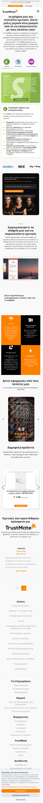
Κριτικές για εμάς (21, 748)
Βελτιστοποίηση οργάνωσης (20, 649)
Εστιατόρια (21, 731)
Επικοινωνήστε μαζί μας (21, 745)
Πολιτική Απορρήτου (21, 711)
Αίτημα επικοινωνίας (14, 191)
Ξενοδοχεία (20, 728)
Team (20, 755)
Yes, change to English (15, 6)
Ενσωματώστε (20, 99)
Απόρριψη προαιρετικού (20, 795)
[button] (21, 548)
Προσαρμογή (20, 799)
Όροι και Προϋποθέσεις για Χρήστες (20, 708)
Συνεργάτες (20, 752)
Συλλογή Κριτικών (21, 606)
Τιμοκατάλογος (21, 685)
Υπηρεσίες (20, 724)
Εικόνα (21, 621)
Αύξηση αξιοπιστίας (21, 654)
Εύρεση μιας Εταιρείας (20, 735)
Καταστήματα (20, 721)
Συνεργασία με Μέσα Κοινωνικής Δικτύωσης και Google (21, 627)
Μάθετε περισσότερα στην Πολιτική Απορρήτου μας (19, 786)
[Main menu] (38, 11)
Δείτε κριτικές (20, 506)
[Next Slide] (38, 419)
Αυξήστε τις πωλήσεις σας (21, 611)
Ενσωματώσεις (21, 664)
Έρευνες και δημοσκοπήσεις (20, 643)
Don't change (28, 6)
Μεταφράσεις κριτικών (20, 633)
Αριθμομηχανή (20, 692)
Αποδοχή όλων (21, 791)
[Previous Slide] (3, 419)
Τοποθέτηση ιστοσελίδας (20, 616)
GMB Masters (21, 669)
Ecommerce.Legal (21, 689)
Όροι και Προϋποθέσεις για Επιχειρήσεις (20, 703)
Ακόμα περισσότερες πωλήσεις (21, 659)
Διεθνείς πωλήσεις (20, 638)
